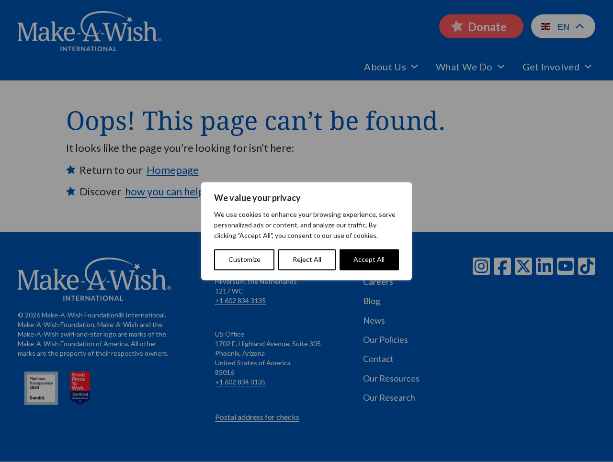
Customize (244, 259)
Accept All (369, 259)
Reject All (307, 259)
